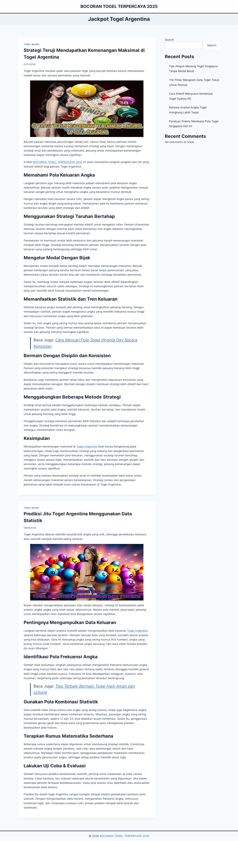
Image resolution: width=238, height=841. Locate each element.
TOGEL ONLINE (31, 44)
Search (169, 39)
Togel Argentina (86, 446)
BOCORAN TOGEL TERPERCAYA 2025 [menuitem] (57, 162)
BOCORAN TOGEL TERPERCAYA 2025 (124, 836)
